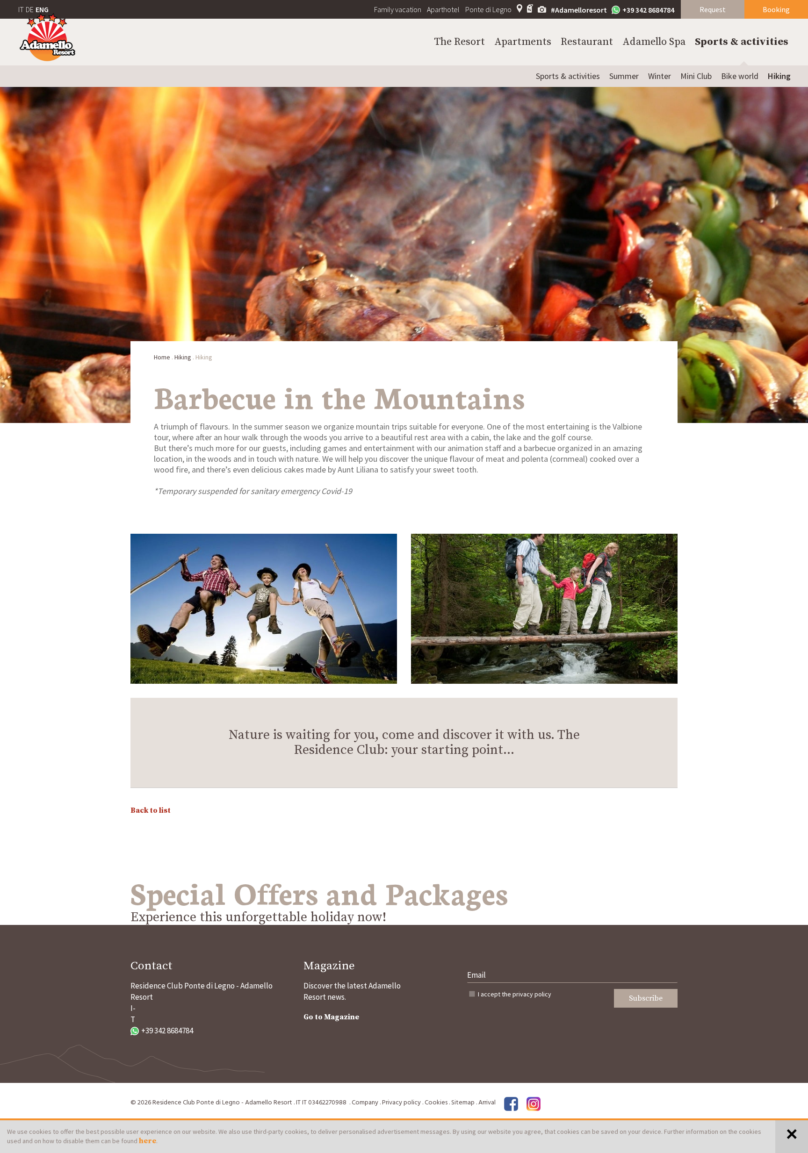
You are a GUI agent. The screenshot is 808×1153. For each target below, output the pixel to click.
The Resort (459, 42)
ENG (42, 9)
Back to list (150, 810)
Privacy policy (401, 1102)
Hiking (779, 76)
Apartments (522, 42)
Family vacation (397, 9)
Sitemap (463, 1102)
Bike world (739, 76)
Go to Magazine (331, 1017)
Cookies (436, 1102)
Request (713, 9)
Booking (776, 9)
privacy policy (531, 994)
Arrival (487, 1102)
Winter (659, 76)
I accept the (514, 994)
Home (162, 357)
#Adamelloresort (579, 9)
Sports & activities (741, 42)
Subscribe (646, 998)
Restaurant (587, 42)
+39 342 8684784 (648, 9)
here (147, 1141)
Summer (624, 76)
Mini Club (696, 76)
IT (21, 9)
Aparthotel (443, 9)
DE (30, 9)
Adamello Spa (653, 42)
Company (365, 1102)
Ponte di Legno (488, 9)
